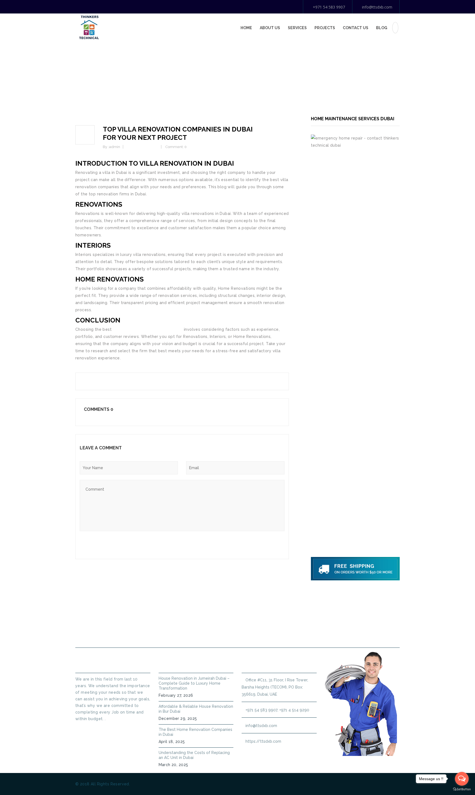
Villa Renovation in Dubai (186, 163)
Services (297, 28)
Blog (381, 28)
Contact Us (355, 28)
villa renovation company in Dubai (147, 329)
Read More (85, 728)
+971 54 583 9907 (329, 7)
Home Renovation (142, 147)
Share (88, 381)
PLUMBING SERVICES (209, 634)
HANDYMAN (255, 634)
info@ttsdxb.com (377, 7)
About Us (270, 28)
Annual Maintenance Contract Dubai (321, 634)
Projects (324, 28)
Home (246, 28)
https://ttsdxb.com (263, 741)
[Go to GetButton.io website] (462, 789)
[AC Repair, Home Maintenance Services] (89, 27)
